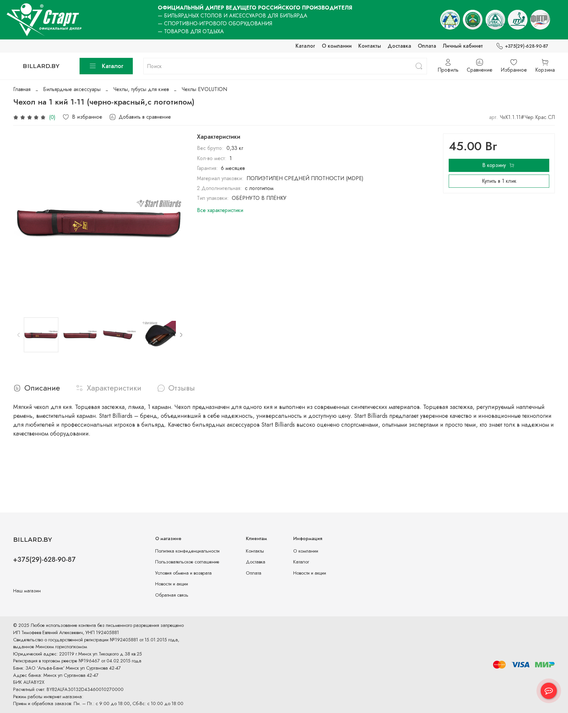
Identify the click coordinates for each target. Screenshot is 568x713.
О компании (337, 46)
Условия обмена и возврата (183, 573)
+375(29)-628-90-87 (526, 46)
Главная (22, 89)
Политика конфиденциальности (187, 551)
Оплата (427, 46)
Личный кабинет (463, 46)
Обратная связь (171, 595)
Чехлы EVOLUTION (204, 89)
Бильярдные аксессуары (72, 89)
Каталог (305, 46)
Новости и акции (171, 584)
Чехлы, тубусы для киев (141, 89)
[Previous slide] (24, 220)
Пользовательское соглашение (187, 562)
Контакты (369, 46)
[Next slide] (176, 220)
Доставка (399, 46)
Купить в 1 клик (499, 181)
